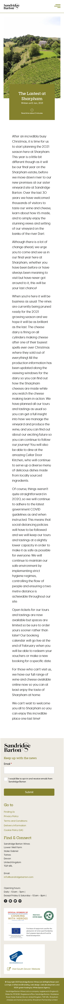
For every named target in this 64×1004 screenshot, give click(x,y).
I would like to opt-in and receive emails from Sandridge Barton (30, 780)
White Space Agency (41, 987)
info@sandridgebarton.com (18, 877)
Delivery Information (15, 825)
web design (35, 985)
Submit (29, 792)
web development (47, 985)
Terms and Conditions (15, 820)
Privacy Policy (11, 816)
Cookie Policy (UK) (13, 830)
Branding (26, 985)
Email (8, 763)
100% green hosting (22, 987)
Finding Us (9, 811)
